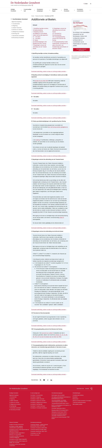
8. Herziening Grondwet (14, 409)
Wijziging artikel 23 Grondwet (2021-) (60, 410)
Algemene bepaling (16, 21)
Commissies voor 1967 (35, 433)
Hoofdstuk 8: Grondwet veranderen (38, 407)
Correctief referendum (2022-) (59, 408)
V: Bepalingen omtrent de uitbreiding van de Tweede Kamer (40, 46)
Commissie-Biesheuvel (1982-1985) (38, 429)
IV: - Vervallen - (37, 38)
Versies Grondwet (66, 10)
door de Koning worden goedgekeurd (58, 127)
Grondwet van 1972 (49, 16)
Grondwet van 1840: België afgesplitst (18, 439)
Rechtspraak (16, 33)
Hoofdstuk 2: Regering (35, 397)
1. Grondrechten (13, 397)
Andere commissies (34, 435)
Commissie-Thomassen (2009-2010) (38, 427)
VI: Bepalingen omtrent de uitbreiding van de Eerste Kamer (59, 30)
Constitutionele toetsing (78, 395)
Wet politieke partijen (77, 404)
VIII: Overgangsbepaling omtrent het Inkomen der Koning (59, 38)
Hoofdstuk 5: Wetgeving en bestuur (38, 402)
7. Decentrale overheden (15, 407)
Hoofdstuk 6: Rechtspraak (36, 404)
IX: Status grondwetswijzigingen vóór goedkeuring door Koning (40, 41)
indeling (38, 140)
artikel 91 (61, 217)
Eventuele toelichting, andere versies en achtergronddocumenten (48, 71)
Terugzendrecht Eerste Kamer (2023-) (60, 403)
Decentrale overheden (18, 35)
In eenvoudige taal (27, 10)
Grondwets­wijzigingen (40, 10)
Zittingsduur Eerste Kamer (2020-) (59, 412)
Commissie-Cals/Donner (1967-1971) (38, 431)
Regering (15, 25)
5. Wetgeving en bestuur (15, 404)
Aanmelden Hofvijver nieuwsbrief (81, 49)
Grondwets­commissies (80, 10)
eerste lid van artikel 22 (48, 333)
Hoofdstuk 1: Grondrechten (36, 395)
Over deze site (80, 388)
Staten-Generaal (17, 27)
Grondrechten (16, 23)
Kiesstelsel (75, 397)
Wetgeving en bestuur (18, 31)
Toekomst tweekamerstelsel (79, 402)
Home (32, 16)
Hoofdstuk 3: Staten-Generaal (37, 398)
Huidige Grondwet (13, 10)
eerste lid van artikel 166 (41, 80)
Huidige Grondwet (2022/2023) (16, 424)
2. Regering (12, 398)
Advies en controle (17, 29)
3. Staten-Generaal (13, 400)
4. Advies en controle (14, 402)
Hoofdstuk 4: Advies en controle (37, 400)
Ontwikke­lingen (55, 10)
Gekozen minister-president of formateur (82, 400)
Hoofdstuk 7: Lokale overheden (37, 406)
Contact (87, 388)
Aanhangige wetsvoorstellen (58, 395)
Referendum (75, 398)
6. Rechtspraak (12, 406)
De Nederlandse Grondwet (25, 2)
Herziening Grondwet (18, 37)
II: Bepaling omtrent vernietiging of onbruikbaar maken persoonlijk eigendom (40, 33)
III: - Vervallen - (37, 36)
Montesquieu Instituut (26, 5)
